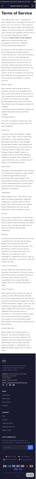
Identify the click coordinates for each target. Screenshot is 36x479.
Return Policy (6, 433)
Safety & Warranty (8, 429)
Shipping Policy (7, 426)
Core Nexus (6, 397)
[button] (2, 6)
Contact (5, 422)
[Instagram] (3, 388)
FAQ (3, 418)
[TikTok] (7, 388)
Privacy (23, 475)
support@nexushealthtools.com (17, 385)
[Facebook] (10, 388)
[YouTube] (14, 388)
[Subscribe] (29, 450)
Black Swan (6, 401)
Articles (4, 408)
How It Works (6, 404)
